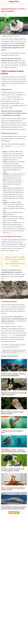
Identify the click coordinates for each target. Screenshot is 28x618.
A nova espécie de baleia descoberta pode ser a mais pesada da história (13, 508)
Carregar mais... (14, 512)
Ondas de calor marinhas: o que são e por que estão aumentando (13, 374)
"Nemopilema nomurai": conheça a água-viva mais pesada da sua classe (13, 450)
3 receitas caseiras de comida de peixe (12, 431)
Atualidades (4, 372)
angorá (5, 206)
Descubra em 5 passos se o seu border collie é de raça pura (14, 393)
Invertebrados (4, 448)
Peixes (2, 429)
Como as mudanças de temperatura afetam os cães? (13, 489)
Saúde (2, 486)
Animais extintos (5, 505)
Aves (2, 410)
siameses (3, 97)
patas (11, 232)
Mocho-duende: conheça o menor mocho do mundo (12, 412)
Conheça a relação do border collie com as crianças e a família (12, 470)
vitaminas (10, 335)
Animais (3, 5)
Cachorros (3, 391)
